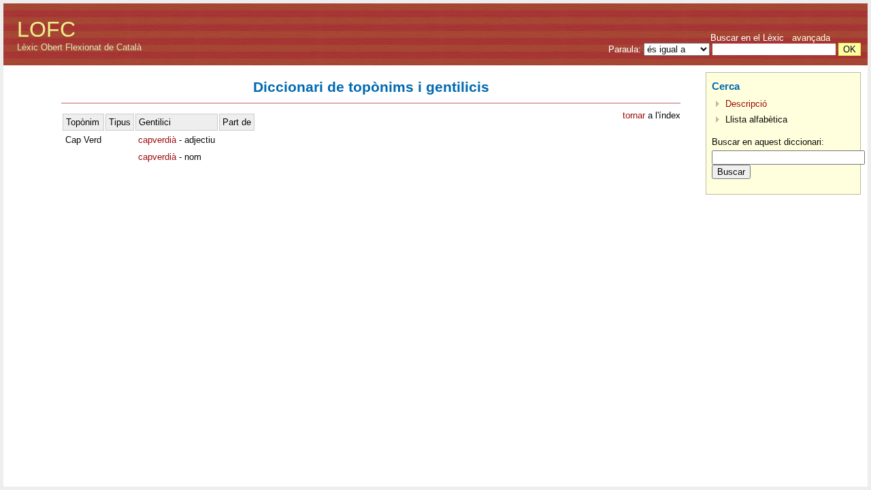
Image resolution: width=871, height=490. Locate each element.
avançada (811, 38)
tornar (634, 115)
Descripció (746, 104)
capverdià (157, 140)
